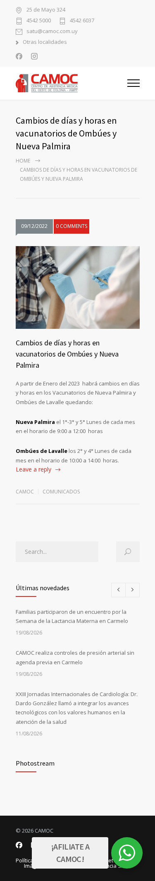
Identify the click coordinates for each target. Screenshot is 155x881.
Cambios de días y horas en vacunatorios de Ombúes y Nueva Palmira (67, 354)
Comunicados (61, 491)
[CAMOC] (71, 83)
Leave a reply (33, 469)
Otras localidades (45, 42)
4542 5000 (38, 21)
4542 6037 (82, 21)
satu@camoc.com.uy (52, 32)
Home (23, 160)
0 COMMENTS (71, 226)
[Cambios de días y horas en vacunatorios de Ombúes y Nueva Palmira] (78, 287)
